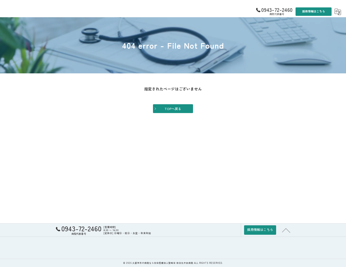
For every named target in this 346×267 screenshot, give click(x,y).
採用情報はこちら (313, 11)
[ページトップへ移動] (286, 230)
